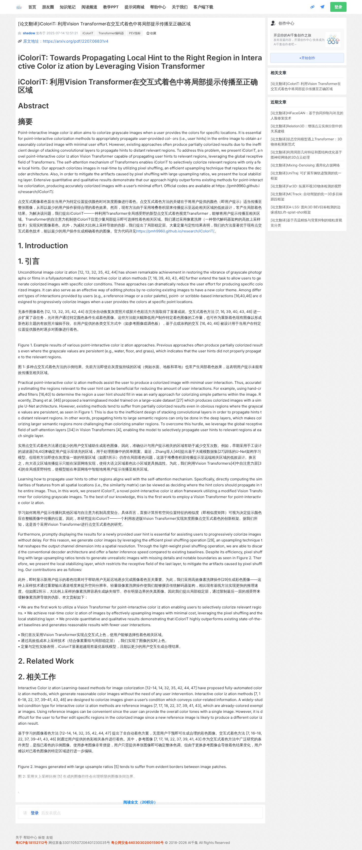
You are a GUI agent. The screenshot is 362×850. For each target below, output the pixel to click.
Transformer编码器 (111, 33)
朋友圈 (48, 6)
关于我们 (180, 6)
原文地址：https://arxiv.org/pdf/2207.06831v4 (65, 41)
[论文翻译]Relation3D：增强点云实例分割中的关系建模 (306, 128)
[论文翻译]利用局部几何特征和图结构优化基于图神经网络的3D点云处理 (306, 154)
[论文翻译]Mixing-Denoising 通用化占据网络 (305, 165)
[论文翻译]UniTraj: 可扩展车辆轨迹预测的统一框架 (306, 175)
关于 (19, 837)
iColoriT (87, 33)
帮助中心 (158, 6)
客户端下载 (203, 6)
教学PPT (111, 6)
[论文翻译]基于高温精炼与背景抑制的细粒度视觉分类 (306, 222)
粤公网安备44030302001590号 (137, 842)
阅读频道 (89, 6)
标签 (41, 837)
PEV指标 (135, 33)
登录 (338, 6)
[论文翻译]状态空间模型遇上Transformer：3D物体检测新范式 (306, 141)
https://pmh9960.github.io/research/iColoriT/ (175, 231)
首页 (32, 6)
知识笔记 (68, 6)
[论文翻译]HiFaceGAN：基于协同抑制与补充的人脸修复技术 (307, 115)
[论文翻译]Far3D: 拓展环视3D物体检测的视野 (306, 186)
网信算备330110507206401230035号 (79, 842)
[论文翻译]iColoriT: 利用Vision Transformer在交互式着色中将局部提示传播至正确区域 (306, 86)
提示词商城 (134, 6)
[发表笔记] (322, 7)
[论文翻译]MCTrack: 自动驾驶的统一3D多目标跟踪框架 (307, 196)
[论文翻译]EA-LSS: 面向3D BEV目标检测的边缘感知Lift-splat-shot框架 (306, 209)
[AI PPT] (312, 7)
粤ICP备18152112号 (32, 842)
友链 (49, 837)
